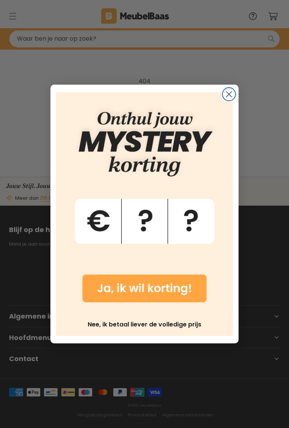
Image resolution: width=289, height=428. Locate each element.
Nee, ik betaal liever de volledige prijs (144, 324)
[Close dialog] (229, 94)
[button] (144, 202)
